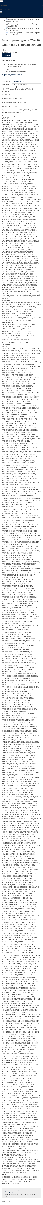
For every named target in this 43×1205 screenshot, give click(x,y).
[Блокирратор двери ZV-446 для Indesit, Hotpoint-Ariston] (23, 20)
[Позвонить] (1, 1204)
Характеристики (19, 81)
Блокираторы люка (11, 1192)
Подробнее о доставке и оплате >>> (13, 75)
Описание (6, 81)
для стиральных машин (21, 1190)
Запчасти (8, 1190)
